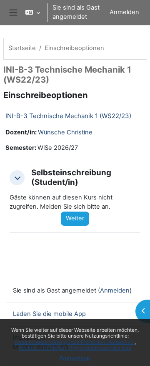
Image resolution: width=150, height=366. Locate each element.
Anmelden (124, 12)
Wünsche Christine (65, 132)
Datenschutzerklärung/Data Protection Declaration (75, 342)
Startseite (22, 48)
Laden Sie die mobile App (49, 314)
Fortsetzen (75, 358)
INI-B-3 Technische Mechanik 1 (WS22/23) (68, 116)
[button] (32, 12)
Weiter (75, 218)
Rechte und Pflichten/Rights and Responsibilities (75, 348)
